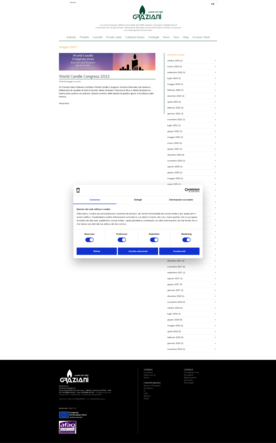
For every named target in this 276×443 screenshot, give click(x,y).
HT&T (74, 408)
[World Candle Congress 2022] (107, 62)
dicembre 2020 (174, 155)
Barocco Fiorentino (152, 386)
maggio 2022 (173, 137)
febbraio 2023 (173, 107)
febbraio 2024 (173, 90)
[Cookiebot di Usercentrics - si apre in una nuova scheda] (187, 190)
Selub (146, 398)
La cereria (148, 372)
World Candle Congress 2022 (84, 76)
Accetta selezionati (138, 251)
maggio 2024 (173, 84)
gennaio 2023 (173, 113)
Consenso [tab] (95, 199)
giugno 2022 (173, 131)
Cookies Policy (75, 395)
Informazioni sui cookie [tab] (181, 199)
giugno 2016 (173, 319)
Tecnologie (189, 383)
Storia (146, 378)
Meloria (147, 396)
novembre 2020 (174, 160)
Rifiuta (96, 251)
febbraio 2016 (173, 337)
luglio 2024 (172, 78)
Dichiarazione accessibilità (91, 395)
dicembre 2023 (174, 96)
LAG (146, 393)
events (78, 81)
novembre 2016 (174, 302)
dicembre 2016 (174, 296)
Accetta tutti (179, 251)
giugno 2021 (173, 149)
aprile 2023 (172, 102)
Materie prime (190, 378)
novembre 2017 (174, 266)
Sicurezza (188, 380)
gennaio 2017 (173, 290)
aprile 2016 (172, 331)
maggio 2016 (173, 325)
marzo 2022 (173, 143)
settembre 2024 (174, 72)
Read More (64, 103)
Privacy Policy (64, 395)
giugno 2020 (173, 172)
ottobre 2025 (173, 60)
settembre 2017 (174, 272)
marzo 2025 (173, 66)
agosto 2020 (173, 166)
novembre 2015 (174, 349)
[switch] (122, 240)
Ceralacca (148, 388)
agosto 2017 (173, 278)
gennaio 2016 (173, 343)
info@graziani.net (103, 392)
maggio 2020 (173, 178)
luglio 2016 (172, 313)
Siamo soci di (149, 375)
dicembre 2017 (174, 260)
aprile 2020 (172, 184)
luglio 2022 (172, 125)
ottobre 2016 (173, 308)
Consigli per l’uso (191, 372)
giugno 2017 (173, 284)
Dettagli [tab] (138, 199)
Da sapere (188, 375)
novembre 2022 (174, 119)
